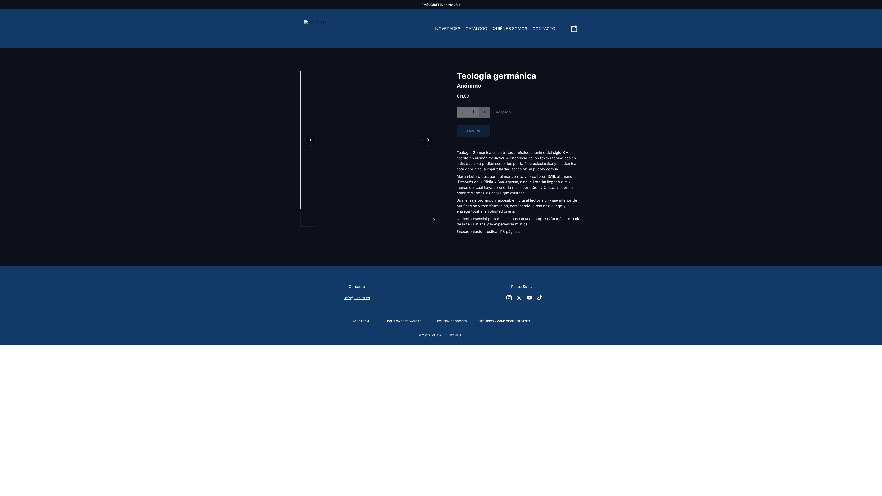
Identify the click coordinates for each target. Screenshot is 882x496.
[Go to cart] (574, 28)
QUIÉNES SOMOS (510, 28)
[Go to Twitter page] (519, 297)
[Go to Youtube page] (529, 297)
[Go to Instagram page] (509, 297)
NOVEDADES (447, 28)
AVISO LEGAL (361, 321)
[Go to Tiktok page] (539, 297)
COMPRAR (473, 131)
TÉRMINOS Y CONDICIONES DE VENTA (504, 321)
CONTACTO (543, 28)
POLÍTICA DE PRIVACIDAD (404, 321)
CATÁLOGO (476, 28)
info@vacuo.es (357, 298)
